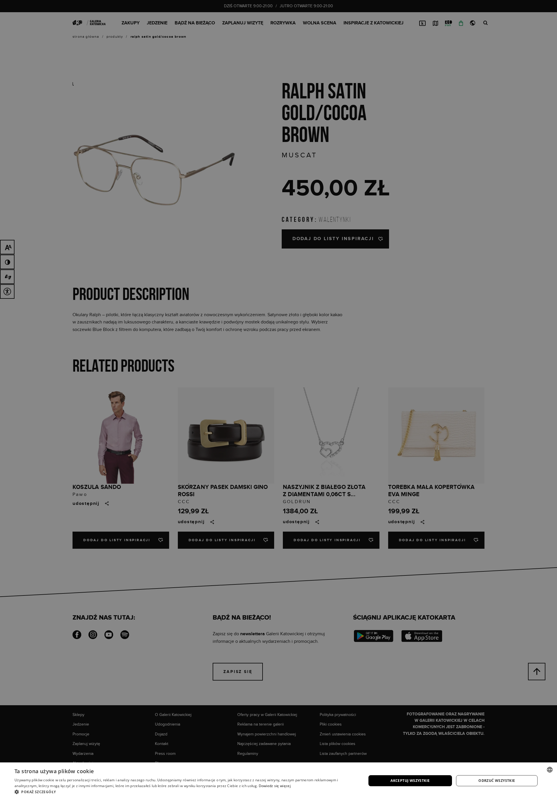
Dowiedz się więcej (275, 785)
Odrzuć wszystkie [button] (496, 780)
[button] (185, 792)
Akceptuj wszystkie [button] (410, 780)
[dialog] (278, 399)
